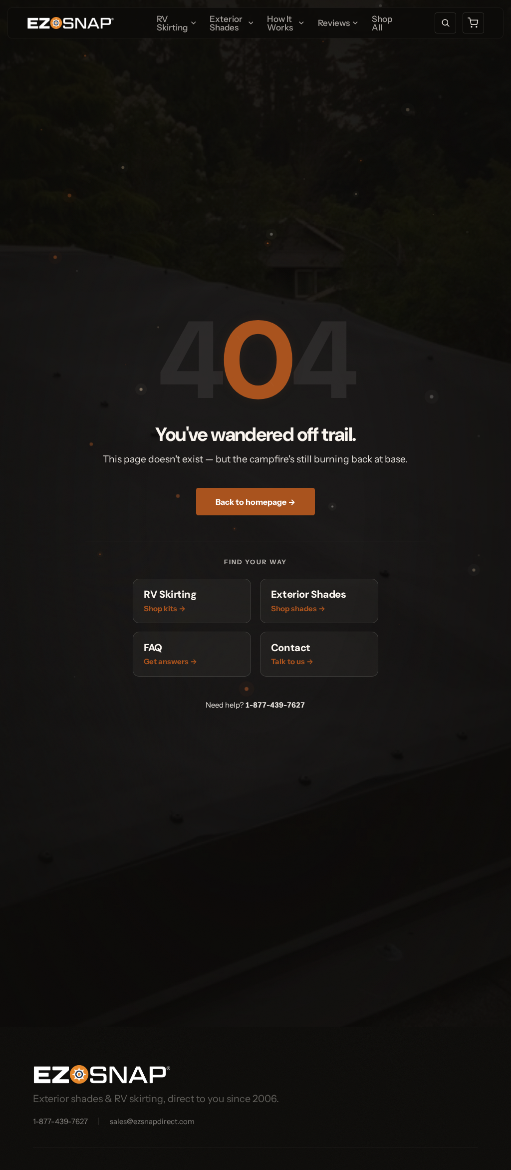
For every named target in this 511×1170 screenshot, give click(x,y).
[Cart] (473, 23)
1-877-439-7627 (275, 705)
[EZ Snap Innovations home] (70, 23)
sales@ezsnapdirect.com (152, 1121)
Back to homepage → (255, 502)
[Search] (445, 23)
